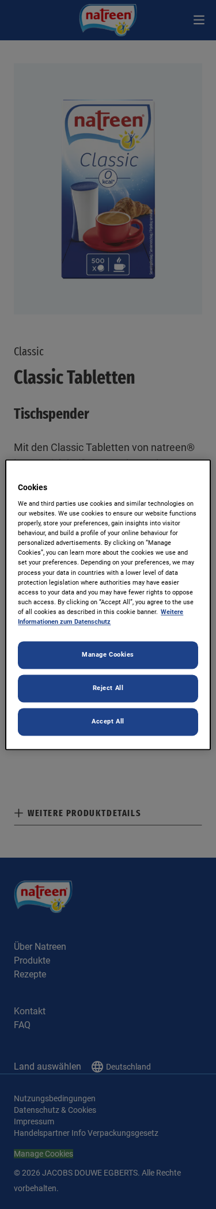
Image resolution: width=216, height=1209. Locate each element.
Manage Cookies (108, 654)
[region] (107, 604)
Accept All (108, 721)
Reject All (108, 688)
